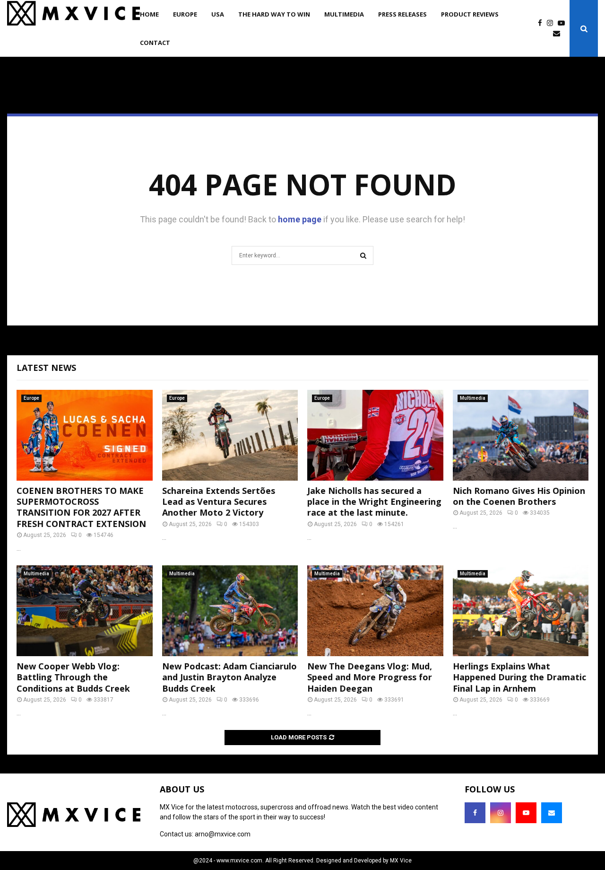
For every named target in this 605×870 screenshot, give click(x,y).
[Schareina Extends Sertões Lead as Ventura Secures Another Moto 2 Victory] (230, 435)
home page (299, 219)
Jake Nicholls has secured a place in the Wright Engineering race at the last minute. (374, 501)
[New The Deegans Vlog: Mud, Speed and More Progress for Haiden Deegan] (375, 610)
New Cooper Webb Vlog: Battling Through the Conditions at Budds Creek (73, 677)
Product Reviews (470, 14)
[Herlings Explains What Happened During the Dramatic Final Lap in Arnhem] (521, 610)
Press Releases (402, 14)
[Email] (559, 33)
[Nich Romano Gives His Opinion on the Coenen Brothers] (521, 435)
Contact (155, 42)
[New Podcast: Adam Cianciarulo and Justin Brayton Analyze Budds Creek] (230, 610)
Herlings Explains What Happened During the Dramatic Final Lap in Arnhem (519, 677)
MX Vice (401, 860)
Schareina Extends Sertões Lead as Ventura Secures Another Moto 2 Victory (218, 501)
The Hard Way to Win (274, 14)
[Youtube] (564, 23)
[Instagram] (552, 23)
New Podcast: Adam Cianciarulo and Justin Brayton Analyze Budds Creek (229, 677)
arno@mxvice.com (223, 834)
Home (149, 14)
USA (217, 14)
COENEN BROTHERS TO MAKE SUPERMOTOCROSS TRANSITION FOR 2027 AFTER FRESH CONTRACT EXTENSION (81, 507)
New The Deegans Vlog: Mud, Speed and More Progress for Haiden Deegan (369, 677)
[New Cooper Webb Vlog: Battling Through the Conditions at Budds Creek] (85, 610)
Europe (185, 14)
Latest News (46, 367)
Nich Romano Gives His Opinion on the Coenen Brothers (519, 496)
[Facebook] (542, 23)
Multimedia (344, 14)
